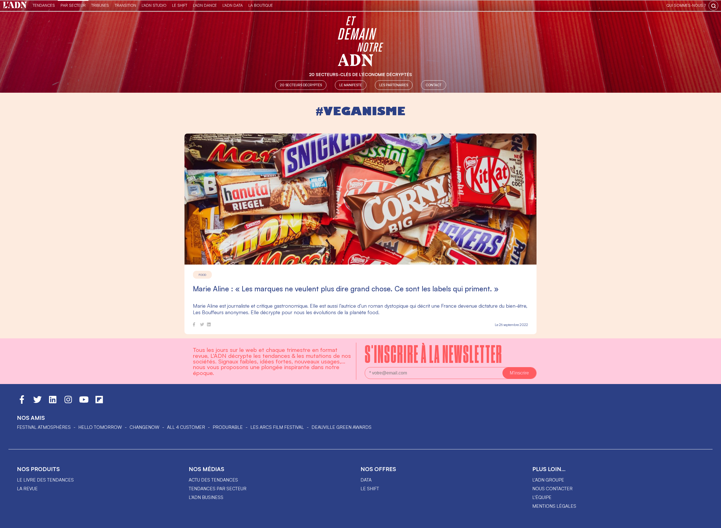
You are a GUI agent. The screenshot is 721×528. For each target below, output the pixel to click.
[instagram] (68, 402)
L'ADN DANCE (205, 5)
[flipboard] (99, 402)
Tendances (44, 5)
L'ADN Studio (154, 5)
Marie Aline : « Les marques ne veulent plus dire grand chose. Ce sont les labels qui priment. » (346, 288)
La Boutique (260, 5)
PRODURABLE (228, 427)
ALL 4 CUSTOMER (186, 427)
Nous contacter (552, 488)
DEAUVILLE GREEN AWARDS (341, 427)
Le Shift (179, 5)
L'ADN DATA (232, 5)
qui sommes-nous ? (686, 5)
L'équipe (541, 497)
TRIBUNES (100, 5)
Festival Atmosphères (44, 427)
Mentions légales (554, 506)
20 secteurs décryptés (301, 85)
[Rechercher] (713, 5)
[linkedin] (209, 325)
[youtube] (84, 402)
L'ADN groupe (548, 480)
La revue (27, 488)
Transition (125, 5)
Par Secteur (73, 5)
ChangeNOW (144, 427)
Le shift (369, 488)
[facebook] (194, 325)
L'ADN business (206, 497)
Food (202, 274)
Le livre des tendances (45, 480)
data (365, 480)
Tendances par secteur (217, 488)
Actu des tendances (213, 480)
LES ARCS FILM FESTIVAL (277, 427)
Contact (434, 85)
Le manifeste (350, 85)
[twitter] (202, 325)
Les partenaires (393, 85)
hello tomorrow (100, 427)
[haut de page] (711, 521)
